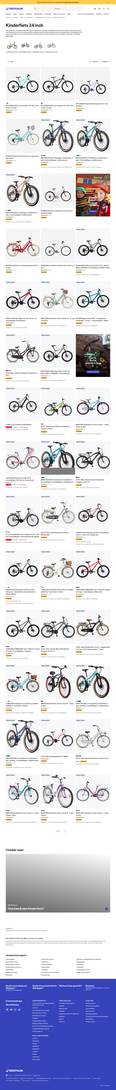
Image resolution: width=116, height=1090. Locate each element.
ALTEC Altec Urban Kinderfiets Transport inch (92, 758)
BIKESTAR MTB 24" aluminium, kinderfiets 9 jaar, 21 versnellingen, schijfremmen (56, 159)
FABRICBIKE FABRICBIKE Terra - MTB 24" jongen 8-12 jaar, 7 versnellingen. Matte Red (93, 591)
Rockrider (80, 964)
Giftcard (106, 14)
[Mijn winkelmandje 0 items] (108, 9)
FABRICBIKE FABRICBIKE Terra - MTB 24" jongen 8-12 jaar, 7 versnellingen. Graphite (23, 650)
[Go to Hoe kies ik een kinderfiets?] (106, 908)
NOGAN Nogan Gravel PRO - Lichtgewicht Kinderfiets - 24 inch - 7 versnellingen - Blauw (92, 319)
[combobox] (106, 62)
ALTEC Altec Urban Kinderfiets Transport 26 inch (21, 374)
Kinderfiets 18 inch (12, 52)
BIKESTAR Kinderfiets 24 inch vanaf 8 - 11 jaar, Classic (57, 814)
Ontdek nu (93, 211)
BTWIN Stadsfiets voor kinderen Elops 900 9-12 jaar (22, 267)
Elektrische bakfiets (83, 972)
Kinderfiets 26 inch (51, 52)
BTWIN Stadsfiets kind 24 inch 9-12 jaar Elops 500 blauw (22, 157)
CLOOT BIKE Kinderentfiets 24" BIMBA (54, 756)
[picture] (23, 84)
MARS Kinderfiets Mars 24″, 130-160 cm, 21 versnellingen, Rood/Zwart (21, 319)
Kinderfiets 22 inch (38, 52)
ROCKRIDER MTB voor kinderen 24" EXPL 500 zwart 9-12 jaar (57, 107)
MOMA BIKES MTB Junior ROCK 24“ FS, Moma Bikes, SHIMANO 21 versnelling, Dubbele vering (93, 267)
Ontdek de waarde (93, 371)
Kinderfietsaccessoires (13, 967)
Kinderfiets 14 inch (12, 962)
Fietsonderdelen (46, 964)
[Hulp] (99, 9)
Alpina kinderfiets (11, 972)
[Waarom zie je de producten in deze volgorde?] (90, 62)
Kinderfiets (9, 970)
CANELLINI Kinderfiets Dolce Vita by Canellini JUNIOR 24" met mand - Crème (57, 591)
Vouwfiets (44, 970)
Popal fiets (44, 962)
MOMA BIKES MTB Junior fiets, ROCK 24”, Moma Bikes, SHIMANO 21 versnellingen (55, 372)
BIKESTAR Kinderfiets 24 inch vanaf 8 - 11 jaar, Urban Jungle (92, 426)
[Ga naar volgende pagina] (65, 831)
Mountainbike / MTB (83, 970)
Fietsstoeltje (45, 967)
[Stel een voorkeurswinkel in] (95, 9)
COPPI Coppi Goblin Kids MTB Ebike (19, 425)
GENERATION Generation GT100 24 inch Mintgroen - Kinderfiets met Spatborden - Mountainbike (21, 592)
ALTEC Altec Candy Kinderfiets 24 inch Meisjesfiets (55, 534)
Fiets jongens (10, 959)
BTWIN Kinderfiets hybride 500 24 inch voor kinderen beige (57, 212)
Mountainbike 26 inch (13, 964)
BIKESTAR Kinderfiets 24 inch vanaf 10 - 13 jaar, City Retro (58, 319)
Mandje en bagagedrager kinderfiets (89, 959)
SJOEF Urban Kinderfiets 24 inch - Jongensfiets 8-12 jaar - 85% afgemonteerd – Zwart (93, 648)
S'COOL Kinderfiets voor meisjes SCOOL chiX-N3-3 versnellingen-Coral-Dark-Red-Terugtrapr (22, 535)
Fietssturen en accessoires (50, 972)
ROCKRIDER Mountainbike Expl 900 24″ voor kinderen (92, 105)
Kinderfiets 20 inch (25, 52)
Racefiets (9, 975)
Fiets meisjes (45, 975)
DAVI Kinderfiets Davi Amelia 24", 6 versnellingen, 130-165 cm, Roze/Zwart (20, 479)
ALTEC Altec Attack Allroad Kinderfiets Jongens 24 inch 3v (90, 481)
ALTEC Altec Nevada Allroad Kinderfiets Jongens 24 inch (55, 427)
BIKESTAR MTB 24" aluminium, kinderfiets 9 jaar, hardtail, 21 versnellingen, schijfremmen (57, 481)
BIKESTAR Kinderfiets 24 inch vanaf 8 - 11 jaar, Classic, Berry (22, 814)
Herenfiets (80, 967)
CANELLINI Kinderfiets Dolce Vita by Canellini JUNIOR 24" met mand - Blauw (22, 705)
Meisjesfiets (81, 962)
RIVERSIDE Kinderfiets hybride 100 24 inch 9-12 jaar (58, 267)
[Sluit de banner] (108, 2)
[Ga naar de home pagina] (14, 8)
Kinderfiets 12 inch (47, 959)
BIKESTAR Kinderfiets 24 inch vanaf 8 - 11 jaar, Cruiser (57, 705)
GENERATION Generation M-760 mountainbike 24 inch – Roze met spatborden (92, 534)
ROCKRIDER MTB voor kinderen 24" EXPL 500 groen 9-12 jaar (22, 107)
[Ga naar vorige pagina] (51, 831)
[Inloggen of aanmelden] (104, 9)
